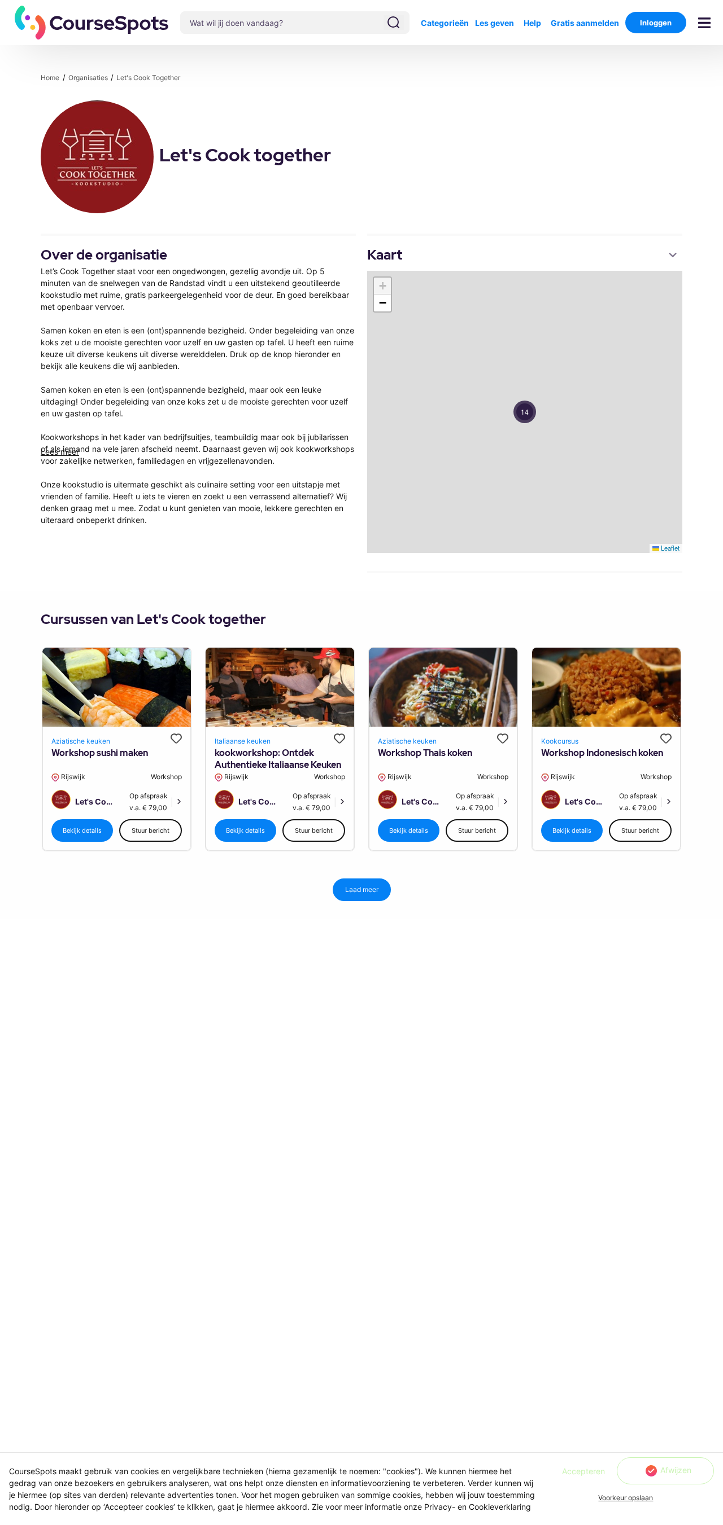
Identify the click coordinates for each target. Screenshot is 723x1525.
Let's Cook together (148, 77)
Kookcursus (559, 741)
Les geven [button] (494, 23)
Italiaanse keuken (243, 741)
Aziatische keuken (80, 741)
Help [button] (532, 23)
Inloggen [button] (656, 22)
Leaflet (669, 547)
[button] (92, 22)
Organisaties (89, 77)
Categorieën (445, 23)
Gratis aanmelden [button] (585, 23)
